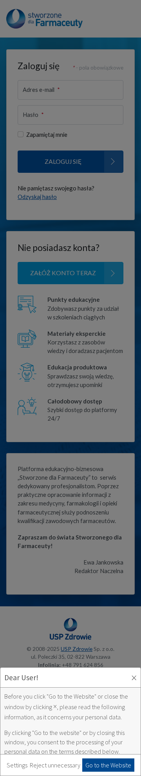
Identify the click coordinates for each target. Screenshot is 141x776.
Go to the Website (108, 765)
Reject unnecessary (55, 765)
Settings (17, 765)
